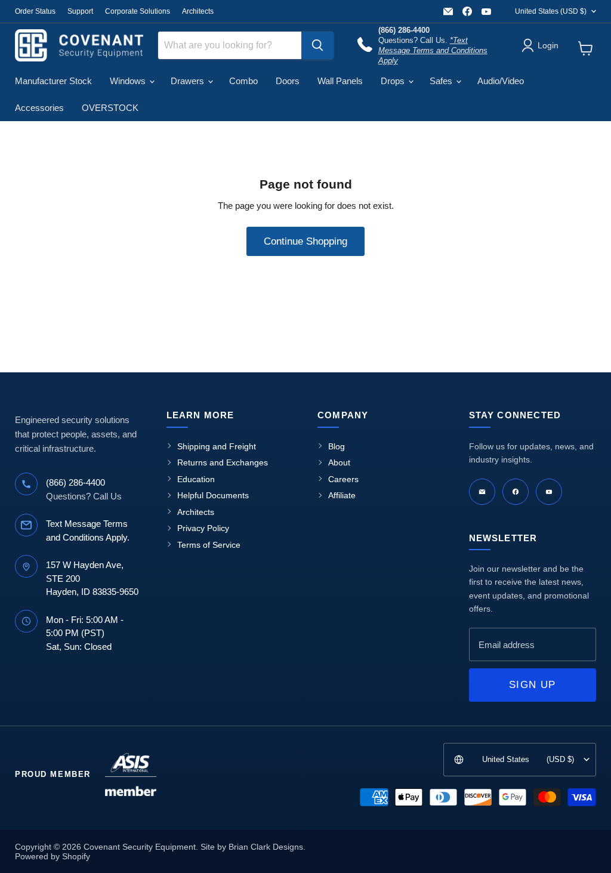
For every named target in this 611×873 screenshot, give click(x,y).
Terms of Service (208, 545)
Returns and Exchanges (222, 462)
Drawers (188, 81)
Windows (129, 81)
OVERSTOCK (110, 108)
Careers (343, 479)
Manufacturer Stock (53, 81)
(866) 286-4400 (75, 482)
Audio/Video (500, 81)
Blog (336, 446)
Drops (394, 81)
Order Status (35, 11)
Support (80, 11)
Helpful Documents (213, 495)
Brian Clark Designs (266, 847)
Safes (442, 81)
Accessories (39, 108)
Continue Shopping (305, 241)
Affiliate (342, 495)
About (339, 462)
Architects (198, 11)
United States (551, 11)
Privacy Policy (203, 528)
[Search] (317, 45)
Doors (288, 81)
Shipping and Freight (216, 446)
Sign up (532, 684)
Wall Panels (340, 81)
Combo (243, 81)
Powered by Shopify (52, 856)
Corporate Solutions (137, 11)
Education (196, 479)
